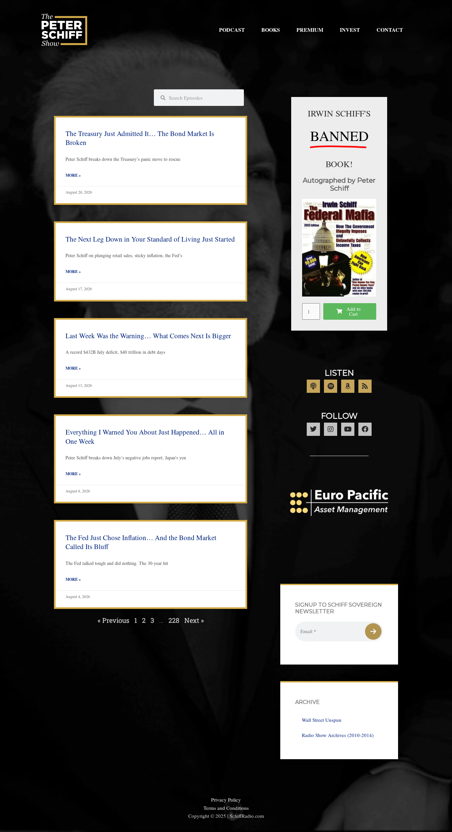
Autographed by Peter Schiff (339, 184)
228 (173, 620)
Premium (309, 29)
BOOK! (339, 163)
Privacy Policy (226, 799)
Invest (350, 29)
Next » (194, 620)
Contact (390, 29)
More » (73, 175)
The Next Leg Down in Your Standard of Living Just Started (150, 239)
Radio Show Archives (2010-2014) (338, 735)
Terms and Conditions (226, 808)
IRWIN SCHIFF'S (339, 113)
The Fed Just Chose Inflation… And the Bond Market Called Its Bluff (141, 542)
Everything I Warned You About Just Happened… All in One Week (145, 436)
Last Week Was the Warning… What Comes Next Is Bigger (148, 335)
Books (270, 29)
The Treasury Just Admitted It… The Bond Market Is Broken (140, 138)
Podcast (232, 29)
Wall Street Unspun (321, 719)
